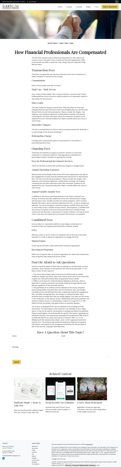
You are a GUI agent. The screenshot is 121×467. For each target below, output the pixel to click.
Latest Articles (35, 460)
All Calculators (35, 464)
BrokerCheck (89, 444)
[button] (60, 6)
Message (15, 347)
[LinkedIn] (117, 1)
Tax (33, 454)
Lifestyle (34, 458)
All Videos (34, 462)
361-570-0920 (32, 1)
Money (34, 456)
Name (14, 336)
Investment (35, 448)
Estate (33, 450)
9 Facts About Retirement (89, 402)
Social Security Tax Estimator (60, 402)
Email (63, 336)
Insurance (34, 452)
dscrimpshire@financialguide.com (11, 455)
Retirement (35, 446)
